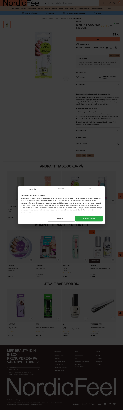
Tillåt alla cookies (89, 218)
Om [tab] (90, 189)
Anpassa (60, 218)
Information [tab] (61, 189)
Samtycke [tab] (32, 189)
